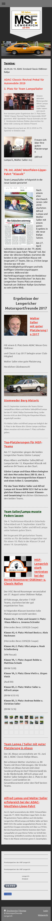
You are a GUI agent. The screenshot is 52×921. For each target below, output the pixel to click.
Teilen (8, 894)
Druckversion (12, 910)
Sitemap (22, 910)
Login (45, 910)
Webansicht (43, 915)
